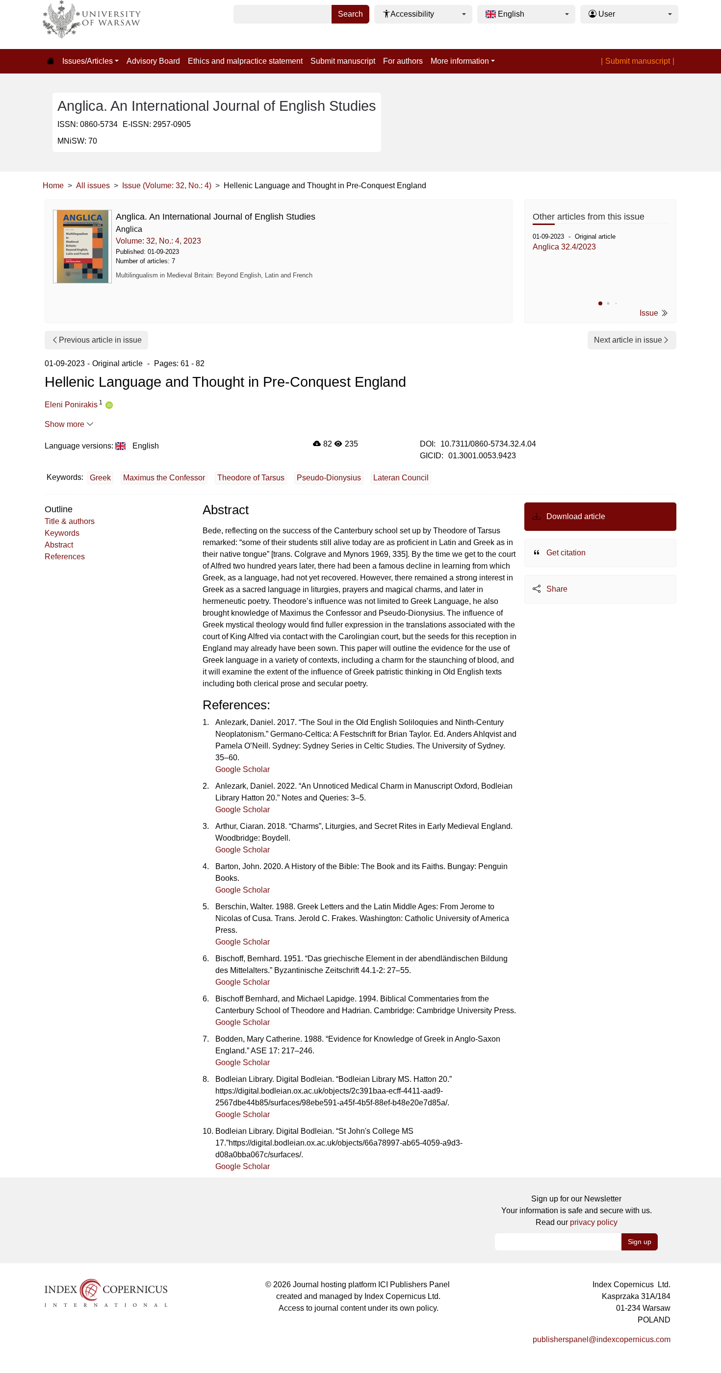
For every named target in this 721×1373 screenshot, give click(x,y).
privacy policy (594, 1222)
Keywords (62, 533)
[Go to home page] (50, 61)
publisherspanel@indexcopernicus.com (601, 1339)
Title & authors (70, 521)
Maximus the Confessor (164, 478)
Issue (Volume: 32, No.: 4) (166, 185)
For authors (403, 61)
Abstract (59, 545)
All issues (93, 185)
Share (555, 589)
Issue (650, 313)
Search (350, 14)
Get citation (565, 553)
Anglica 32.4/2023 (564, 247)
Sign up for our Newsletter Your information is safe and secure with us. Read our (576, 1210)
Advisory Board (153, 61)
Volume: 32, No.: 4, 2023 (158, 241)
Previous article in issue (100, 340)
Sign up (639, 1242)
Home (53, 185)
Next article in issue (628, 340)
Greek (100, 478)
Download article (574, 516)
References (65, 556)
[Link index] (106, 1292)
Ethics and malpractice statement (245, 61)
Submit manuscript (342, 61)
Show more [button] (65, 424)
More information (460, 61)
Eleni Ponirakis (71, 404)
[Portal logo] (92, 24)
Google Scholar (242, 769)
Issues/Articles (87, 61)
